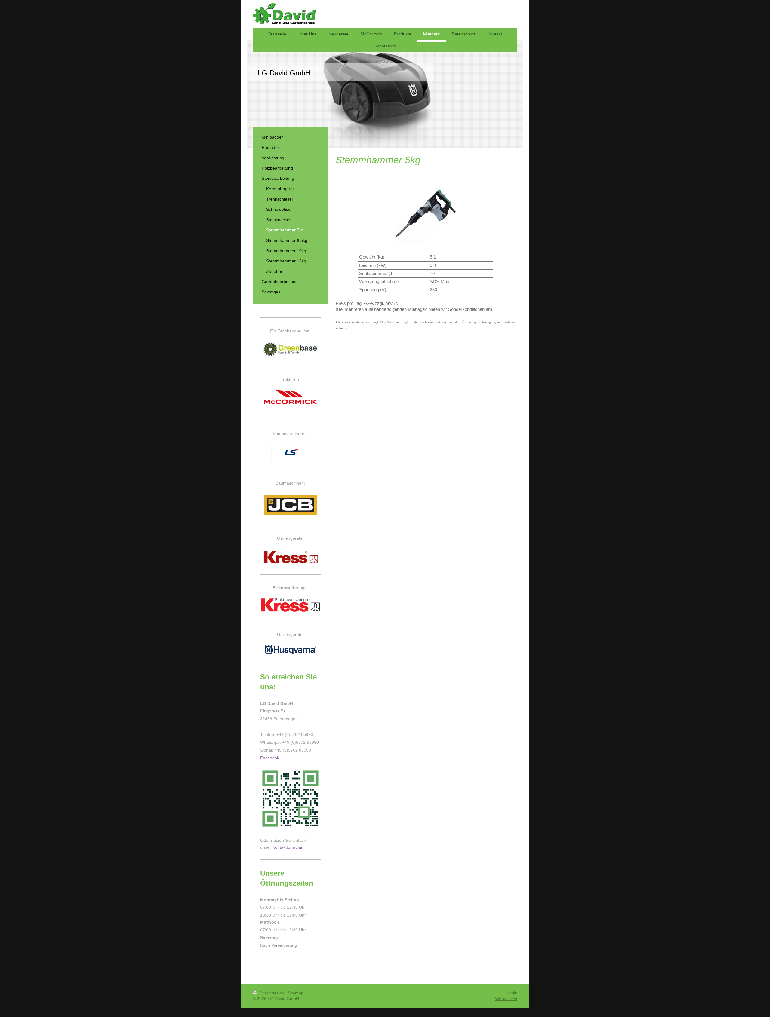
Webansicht (506, 998)
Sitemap (295, 993)
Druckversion (271, 993)
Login (512, 993)
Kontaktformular (287, 847)
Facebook (269, 757)
